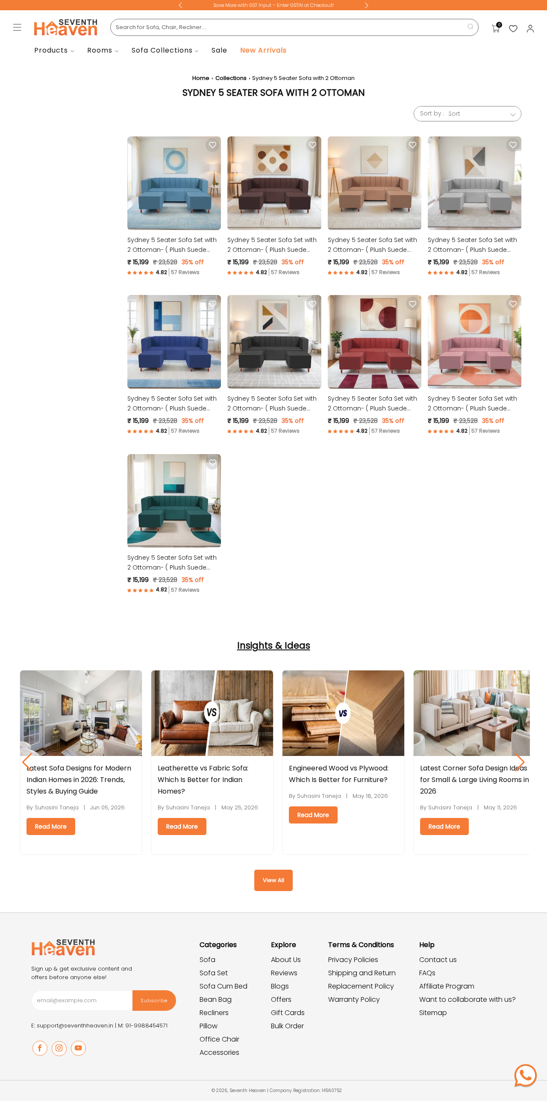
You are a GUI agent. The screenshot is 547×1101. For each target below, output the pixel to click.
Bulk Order (287, 1026)
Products (51, 50)
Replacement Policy (361, 986)
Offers (281, 999)
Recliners (214, 1013)
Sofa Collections (162, 50)
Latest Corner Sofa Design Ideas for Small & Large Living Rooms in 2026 (344, 779)
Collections (231, 78)
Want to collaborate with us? (467, 999)
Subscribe (154, 1000)
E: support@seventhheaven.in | (74, 1025)
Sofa (207, 960)
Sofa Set (214, 973)
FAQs (427, 973)
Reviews (284, 973)
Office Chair (219, 1039)
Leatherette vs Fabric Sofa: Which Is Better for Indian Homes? (72, 779)
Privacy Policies (353, 960)
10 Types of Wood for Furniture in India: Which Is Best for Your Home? (472, 779)
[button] (148, 272)
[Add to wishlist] (212, 145)
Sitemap (433, 1013)
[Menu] (17, 27)
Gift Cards (288, 1013)
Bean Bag (216, 999)
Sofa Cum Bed (223, 986)
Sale (219, 50)
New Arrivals (263, 50)
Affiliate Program (446, 986)
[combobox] (294, 27)
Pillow (209, 1026)
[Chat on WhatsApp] (525, 1075)
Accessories (219, 1052)
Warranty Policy (354, 999)
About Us (286, 960)
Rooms (99, 50)
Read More (52, 826)
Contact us (438, 960)
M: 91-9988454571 (143, 1025)
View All (273, 880)
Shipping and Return (362, 973)
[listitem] (273, 5)
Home (200, 78)
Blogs (280, 986)
